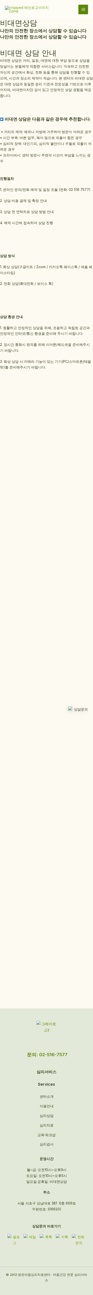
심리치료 (47, 1125)
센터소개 (47, 1096)
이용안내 (47, 1106)
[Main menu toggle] (83, 9)
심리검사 (47, 1144)
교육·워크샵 (46, 1135)
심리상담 (47, 1115)
